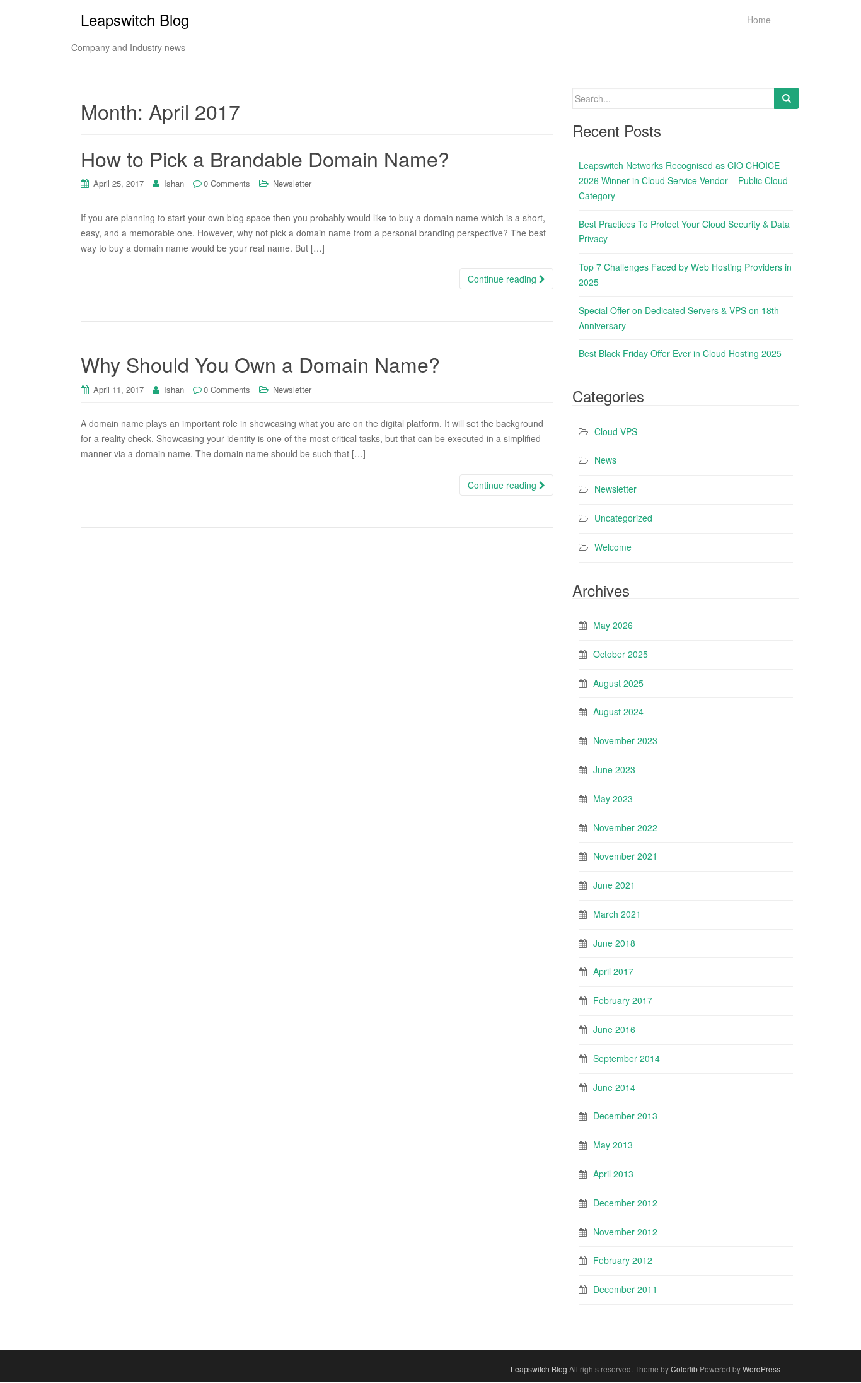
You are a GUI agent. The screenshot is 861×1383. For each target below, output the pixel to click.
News (605, 459)
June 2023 (614, 769)
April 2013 (613, 1173)
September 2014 (626, 1058)
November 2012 (625, 1231)
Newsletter (292, 183)
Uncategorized (623, 517)
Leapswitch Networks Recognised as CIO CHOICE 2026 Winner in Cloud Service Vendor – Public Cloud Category (683, 180)
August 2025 (618, 683)
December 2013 (625, 1115)
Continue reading (503, 278)
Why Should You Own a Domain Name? (260, 363)
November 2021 (625, 855)
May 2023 (613, 798)
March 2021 (617, 913)
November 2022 (625, 827)
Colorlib (684, 1368)
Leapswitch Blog (135, 19)
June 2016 (614, 1029)
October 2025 (620, 654)
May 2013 (613, 1144)
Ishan (174, 183)
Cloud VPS (615, 431)
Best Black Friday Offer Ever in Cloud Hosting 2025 (680, 353)
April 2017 (613, 971)
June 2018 (614, 943)
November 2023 (625, 740)
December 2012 (625, 1202)
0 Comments (227, 183)
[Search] (786, 98)
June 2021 (614, 884)
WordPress (761, 1368)
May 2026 (613, 625)
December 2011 (625, 1289)
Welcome (613, 546)
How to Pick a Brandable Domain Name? (265, 158)
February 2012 (622, 1260)
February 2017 (622, 1000)
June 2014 (614, 1087)
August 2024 (618, 711)
